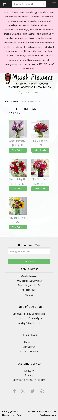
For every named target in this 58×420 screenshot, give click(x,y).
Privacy (29, 375)
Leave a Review (29, 351)
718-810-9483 (30, 92)
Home (7, 101)
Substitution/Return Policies (29, 380)
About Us (29, 342)
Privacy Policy (16, 415)
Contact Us (29, 346)
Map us (29, 294)
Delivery (29, 370)
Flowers (16, 101)
